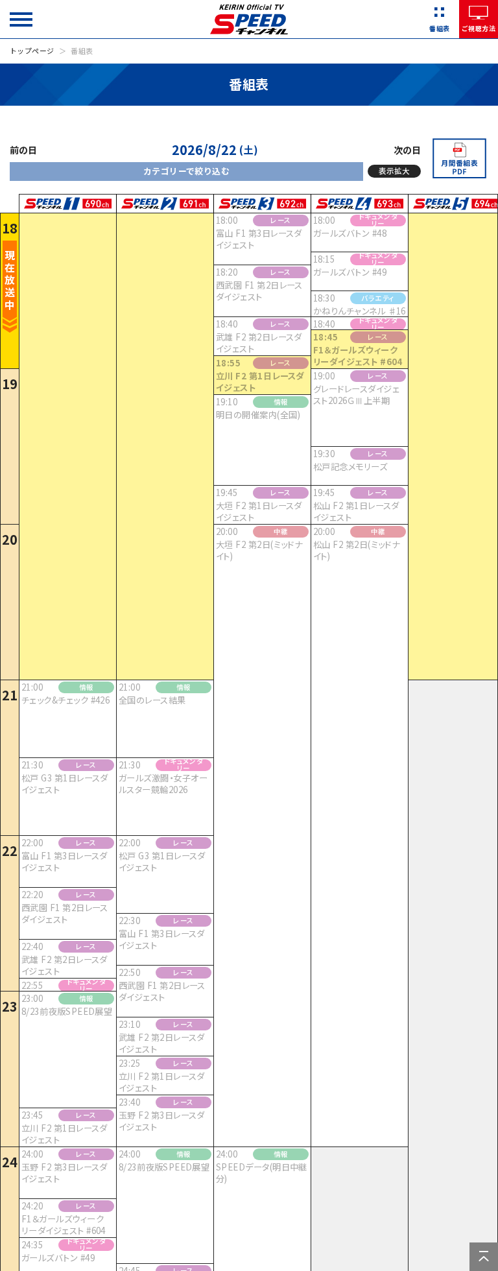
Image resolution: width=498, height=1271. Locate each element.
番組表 (439, 28)
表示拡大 (394, 170)
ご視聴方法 (478, 28)
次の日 (407, 150)
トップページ (32, 50)
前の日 (23, 150)
